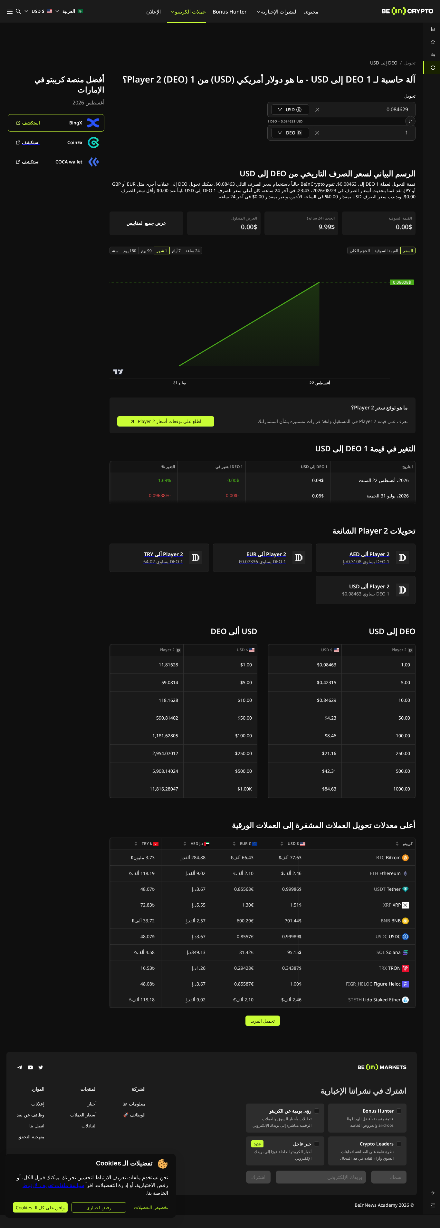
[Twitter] (40, 1068)
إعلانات (37, 1104)
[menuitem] (431, 29)
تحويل (410, 63)
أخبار (92, 1104)
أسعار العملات (83, 1115)
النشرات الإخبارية (279, 11)
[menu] (431, 48)
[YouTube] (30, 1068)
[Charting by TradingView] (118, 372)
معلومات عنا (134, 1104)
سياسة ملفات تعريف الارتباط (53, 1185)
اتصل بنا (36, 1126)
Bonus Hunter (230, 11)
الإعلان (153, 11)
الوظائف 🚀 (134, 1115)
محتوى (311, 11)
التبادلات (89, 1126)
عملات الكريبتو (190, 11)
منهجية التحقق (31, 1137)
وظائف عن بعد (30, 1115)
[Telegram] (20, 1068)
